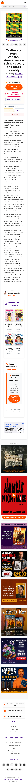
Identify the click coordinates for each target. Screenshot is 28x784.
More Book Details (13, 99)
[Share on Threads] (12, 44)
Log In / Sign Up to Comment (14, 399)
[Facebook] (12, 765)
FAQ (14, 748)
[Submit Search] (24, 6)
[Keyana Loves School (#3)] (9, 315)
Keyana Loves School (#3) (9, 324)
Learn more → (12, 295)
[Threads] (20, 765)
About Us (14, 726)
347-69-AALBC (15, 754)
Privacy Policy (14, 729)
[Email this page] (24, 44)
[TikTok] (7, 769)
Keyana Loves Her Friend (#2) (18, 324)
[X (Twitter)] (16, 765)
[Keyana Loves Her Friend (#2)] (19, 315)
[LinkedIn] (12, 769)
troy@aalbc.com (14, 751)
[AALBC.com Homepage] (9, 2)
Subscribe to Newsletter (14, 742)
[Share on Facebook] (3, 44)
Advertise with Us (14, 745)
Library (20, 110)
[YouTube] (7, 765)
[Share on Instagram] (7, 44)
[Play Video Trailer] (14, 495)
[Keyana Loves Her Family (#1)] (9, 339)
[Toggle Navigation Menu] (25, 2)
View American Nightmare (15, 517)
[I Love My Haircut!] (19, 339)
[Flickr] (20, 769)
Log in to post (12, 369)
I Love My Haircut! (18, 347)
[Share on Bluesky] (16, 44)
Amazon (9, 110)
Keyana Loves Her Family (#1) (9, 348)
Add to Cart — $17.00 (15, 87)
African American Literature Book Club (13, 779)
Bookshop (15, 114)
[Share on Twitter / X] (20, 44)
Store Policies (14, 732)
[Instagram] (3, 765)
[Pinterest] (16, 769)
